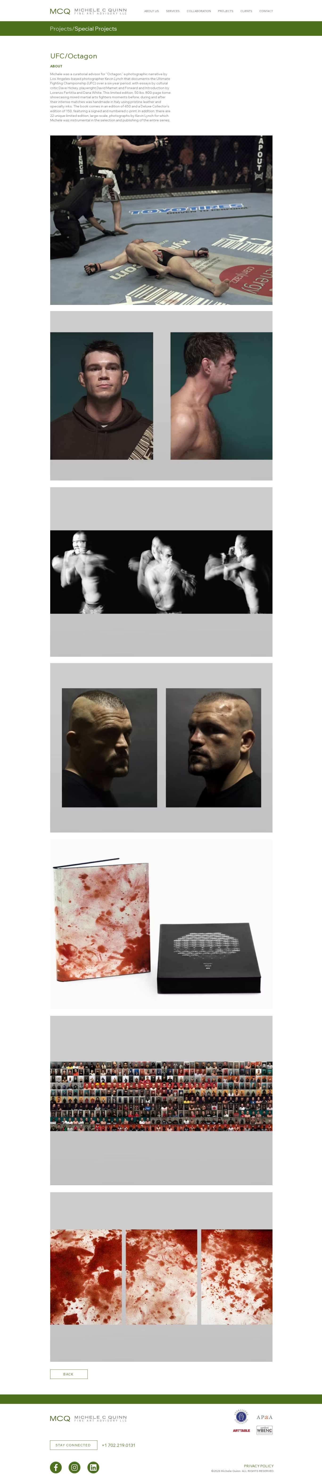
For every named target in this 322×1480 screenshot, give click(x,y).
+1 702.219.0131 (118, 1445)
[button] (151, 11)
